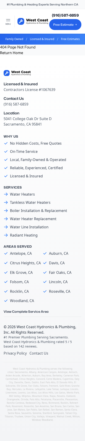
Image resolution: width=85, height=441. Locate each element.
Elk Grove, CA (21, 272)
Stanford (47, 413)
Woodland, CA (22, 300)
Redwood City (33, 402)
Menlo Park (73, 392)
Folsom (44, 385)
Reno (44, 402)
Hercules (17, 389)
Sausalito (26, 413)
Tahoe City (71, 413)
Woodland (47, 419)
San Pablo (31, 409)
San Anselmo (42, 406)
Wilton (76, 416)
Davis (27, 382)
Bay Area (46, 375)
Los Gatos (60, 392)
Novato (61, 396)
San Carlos (68, 406)
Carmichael (12, 379)
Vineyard (50, 416)
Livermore (11, 392)
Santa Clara (70, 409)
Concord (40, 379)
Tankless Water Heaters (30, 202)
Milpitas (26, 396)
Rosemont (17, 406)
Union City (30, 416)
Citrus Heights (27, 379)
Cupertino (68, 379)
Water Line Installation (29, 226)
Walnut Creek (64, 416)
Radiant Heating (24, 235)
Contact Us (38, 353)
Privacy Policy (15, 353)
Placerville (58, 399)
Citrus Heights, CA (25, 262)
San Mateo (19, 409)
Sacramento (21, 372)
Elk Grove (22, 385)
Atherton (26, 375)
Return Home (11, 52)
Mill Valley (14, 396)
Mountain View (40, 396)
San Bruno (55, 406)
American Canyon (47, 372)
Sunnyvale (58, 413)
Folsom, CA (19, 281)
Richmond (54, 402)
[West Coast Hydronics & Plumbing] (33, 21)
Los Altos (32, 392)
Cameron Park (71, 375)
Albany (32, 372)
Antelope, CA (21, 253)
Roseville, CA (59, 291)
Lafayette (40, 389)
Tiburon (9, 416)
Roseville (29, 406)
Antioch (73, 372)
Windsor (36, 419)
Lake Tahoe (52, 389)
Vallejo (40, 416)
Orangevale (13, 399)
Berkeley (57, 375)
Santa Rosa (14, 413)
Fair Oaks (33, 385)
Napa (53, 396)
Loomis (22, 392)
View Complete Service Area (26, 311)
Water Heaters (22, 194)
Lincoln (74, 389)
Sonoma (37, 413)
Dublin (35, 382)
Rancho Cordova (15, 402)
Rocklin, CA (19, 291)
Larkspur (64, 389)
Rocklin (64, 402)
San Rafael (44, 409)
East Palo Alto (47, 382)
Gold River (64, 385)
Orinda (24, 399)
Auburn (36, 375)
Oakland (70, 396)
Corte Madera (53, 379)
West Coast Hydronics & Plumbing (46, 326)
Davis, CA (57, 262)
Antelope (63, 372)
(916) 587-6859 (65, 15)
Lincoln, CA (58, 281)
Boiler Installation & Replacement (38, 210)
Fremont (53, 385)
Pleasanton (71, 399)
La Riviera (28, 389)
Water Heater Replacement (33, 218)
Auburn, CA (58, 253)
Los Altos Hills (45, 392)
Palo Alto (34, 399)
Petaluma (46, 399)
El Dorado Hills (65, 382)
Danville (18, 382)
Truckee (19, 416)
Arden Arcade (13, 375)
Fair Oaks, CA (60, 272)
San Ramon (57, 409)
